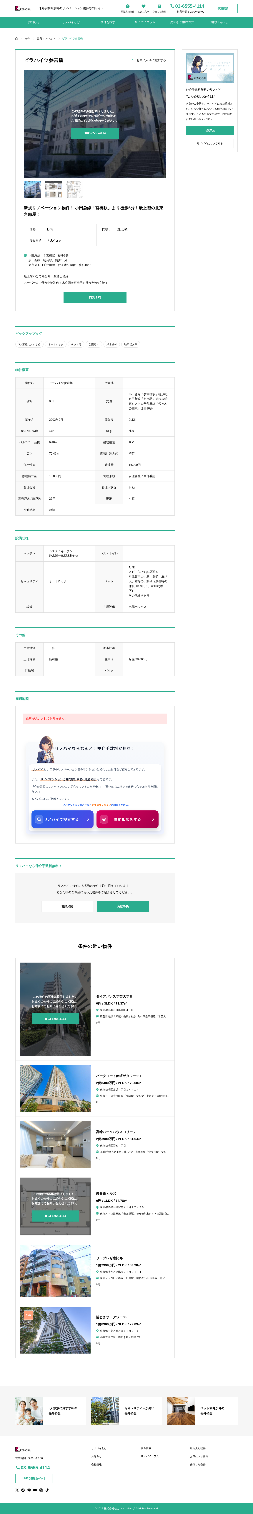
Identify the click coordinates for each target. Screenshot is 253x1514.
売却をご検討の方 (182, 22)
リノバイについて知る (210, 143)
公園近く (94, 344)
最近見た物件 (127, 11)
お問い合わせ (219, 22)
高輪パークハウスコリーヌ (116, 1132)
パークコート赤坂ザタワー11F (119, 1076)
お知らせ (34, 22)
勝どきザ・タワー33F (112, 1317)
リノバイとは (71, 22)
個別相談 (223, 8)
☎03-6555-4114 (95, 133)
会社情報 (96, 1464)
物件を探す (108, 22)
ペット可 (76, 344)
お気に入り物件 (199, 1456)
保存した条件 (159, 11)
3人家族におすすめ (29, 344)
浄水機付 (111, 344)
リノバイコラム (145, 22)
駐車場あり (130, 344)
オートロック (56, 344)
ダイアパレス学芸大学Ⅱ (114, 996)
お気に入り (143, 11)
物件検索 (146, 1448)
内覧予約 (95, 297)
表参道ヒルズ (106, 1193)
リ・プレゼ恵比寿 (109, 1258)
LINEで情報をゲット (34, 1478)
